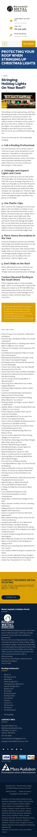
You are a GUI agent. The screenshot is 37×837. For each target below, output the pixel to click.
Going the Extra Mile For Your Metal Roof (16, 522)
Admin (5, 76)
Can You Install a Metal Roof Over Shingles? (17, 555)
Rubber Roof (8, 689)
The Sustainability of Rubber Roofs (14, 485)
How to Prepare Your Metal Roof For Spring (17, 527)
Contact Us (11, 597)
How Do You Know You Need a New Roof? (16, 470)
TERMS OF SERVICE (25, 791)
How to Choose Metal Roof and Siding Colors (18, 557)
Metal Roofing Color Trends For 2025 (15, 452)
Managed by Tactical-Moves (19, 794)
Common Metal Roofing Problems (14, 445)
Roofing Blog (8, 714)
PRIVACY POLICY (11, 791)
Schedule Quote (10, 710)
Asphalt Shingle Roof (11, 686)
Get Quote (8, 707)
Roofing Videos (9, 696)
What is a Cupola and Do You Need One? (16, 454)
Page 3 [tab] (12, 329)
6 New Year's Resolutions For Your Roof (16, 560)
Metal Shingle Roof (11, 682)
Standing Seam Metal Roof (13, 684)
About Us (7, 674)
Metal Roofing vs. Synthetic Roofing (14, 525)
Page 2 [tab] (8, 329)
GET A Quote (28, 44)
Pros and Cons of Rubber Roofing (13, 461)
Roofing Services (10, 677)
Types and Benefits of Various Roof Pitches (17, 468)
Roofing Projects (10, 693)
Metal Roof (8, 679)
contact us (13, 288)
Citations (7, 700)
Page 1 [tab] (3, 329)
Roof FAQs (8, 691)
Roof (15, 128)
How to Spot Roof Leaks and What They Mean (18, 372)
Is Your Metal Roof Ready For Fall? (13, 492)
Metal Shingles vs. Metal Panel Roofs (14, 482)
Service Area (8, 705)
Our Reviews (8, 698)
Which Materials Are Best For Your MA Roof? (17, 539)
